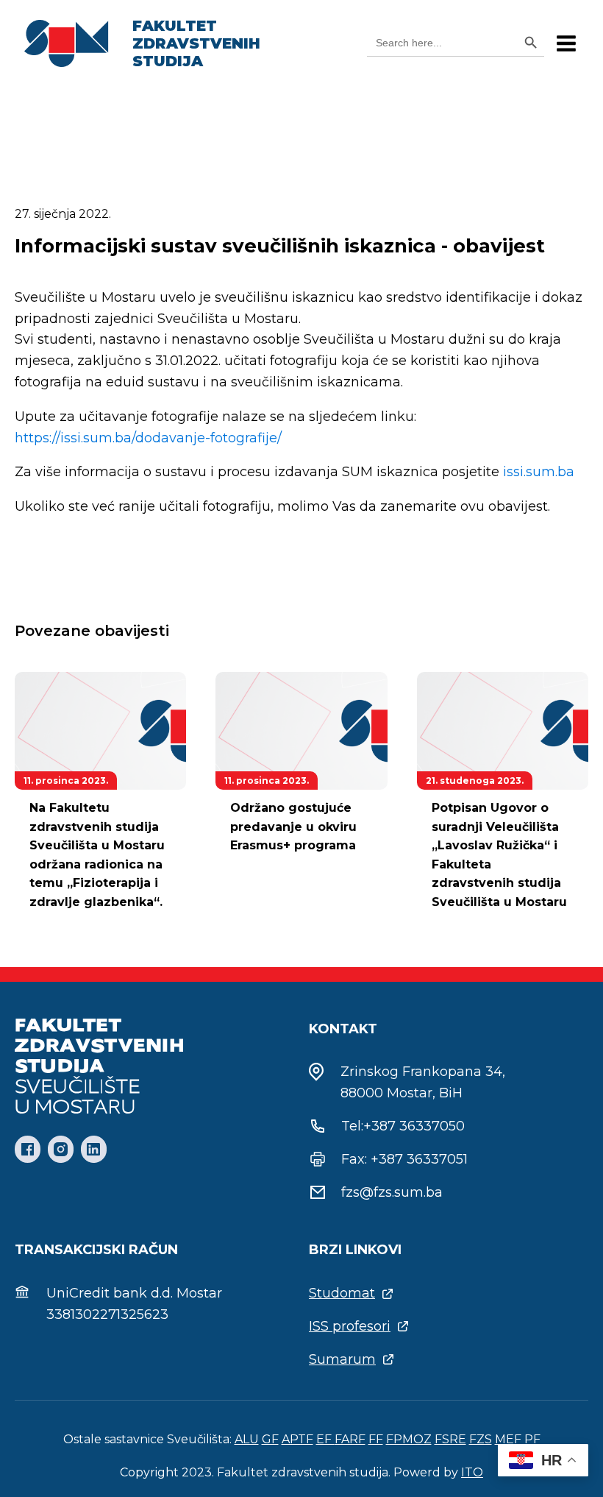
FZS (480, 1439)
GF (270, 1439)
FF (375, 1439)
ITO (472, 1472)
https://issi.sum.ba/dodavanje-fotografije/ (148, 438)
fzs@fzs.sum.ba (392, 1192)
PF (532, 1439)
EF (325, 1439)
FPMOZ (409, 1439)
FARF (350, 1439)
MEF (508, 1439)
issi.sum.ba (538, 472)
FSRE (450, 1439)
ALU (247, 1439)
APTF (297, 1439)
